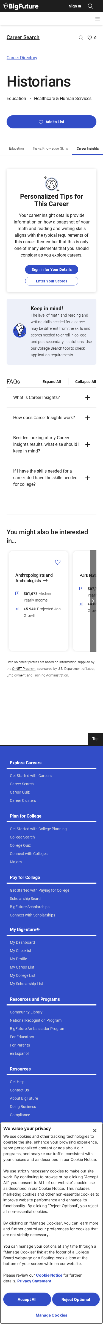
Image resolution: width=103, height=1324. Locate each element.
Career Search (23, 37)
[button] (51, 398)
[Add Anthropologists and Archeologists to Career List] (58, 561)
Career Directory (22, 57)
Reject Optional (76, 1299)
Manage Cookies (51, 1315)
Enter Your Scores (51, 281)
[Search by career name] (81, 37)
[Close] (95, 1131)
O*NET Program (23, 669)
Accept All (27, 1299)
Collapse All (85, 381)
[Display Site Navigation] (97, 19)
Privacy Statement (34, 1281)
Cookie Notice (49, 1275)
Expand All (52, 381)
